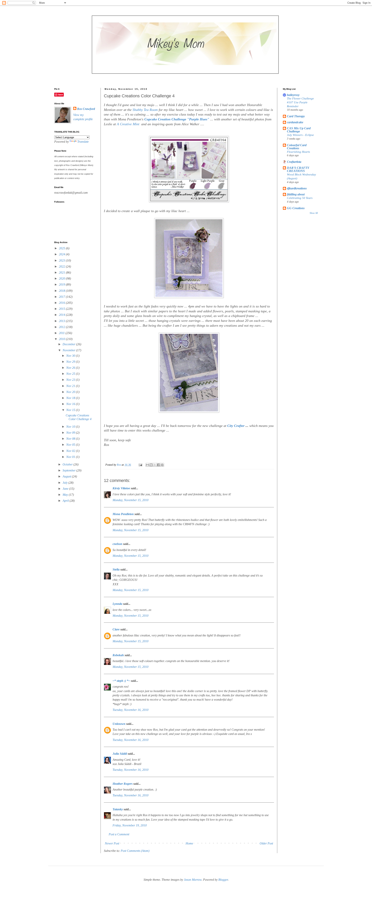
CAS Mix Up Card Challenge (299, 130)
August (67, 476)
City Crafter (236, 426)
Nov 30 (71, 355)
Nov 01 (71, 456)
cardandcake (295, 122)
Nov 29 (71, 361)
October (68, 464)
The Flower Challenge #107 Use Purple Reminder (300, 102)
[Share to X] (155, 465)
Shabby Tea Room (145, 110)
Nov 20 (71, 392)
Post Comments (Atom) (135, 850)
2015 (62, 308)
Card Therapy (296, 116)
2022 (62, 266)
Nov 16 (71, 404)
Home (189, 843)
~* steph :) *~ (121, 680)
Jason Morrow (193, 879)
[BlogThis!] (151, 465)
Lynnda (117, 603)
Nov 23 (71, 379)
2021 (62, 272)
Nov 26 (71, 367)
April (66, 500)
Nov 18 (71, 398)
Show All (314, 213)
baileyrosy (293, 95)
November (69, 350)
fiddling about (296, 194)
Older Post (266, 843)
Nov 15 (71, 410)
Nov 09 (71, 432)
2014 (62, 314)
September (69, 470)
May (66, 494)
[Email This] (147, 465)
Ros (119, 464)
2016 (62, 302)
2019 (62, 284)
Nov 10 (71, 426)
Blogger (223, 879)
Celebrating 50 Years (300, 197)
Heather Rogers (123, 783)
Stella (116, 569)
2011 (62, 333)
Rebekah (118, 655)
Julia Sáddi (120, 753)
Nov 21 (71, 386)
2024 (62, 254)
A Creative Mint (128, 124)
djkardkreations (297, 188)
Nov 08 (71, 438)
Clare (116, 629)
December (69, 344)
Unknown (119, 723)
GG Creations (296, 208)
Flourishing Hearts (298, 151)
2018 (62, 290)
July (65, 482)
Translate (83, 141)
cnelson (117, 544)
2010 (62, 339)
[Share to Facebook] (158, 465)
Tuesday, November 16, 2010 (130, 709)
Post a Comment (119, 834)
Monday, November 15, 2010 (130, 500)
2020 (62, 278)
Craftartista (294, 161)
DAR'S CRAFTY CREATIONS (298, 169)
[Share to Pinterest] (162, 465)
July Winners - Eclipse (300, 134)
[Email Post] (140, 464)
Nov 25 (71, 373)
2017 (62, 296)
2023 (62, 260)
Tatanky (118, 809)
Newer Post (112, 843)
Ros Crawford (86, 108)
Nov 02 (71, 450)
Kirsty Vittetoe (121, 488)
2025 (62, 248)
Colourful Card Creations (297, 146)
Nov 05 (71, 444)
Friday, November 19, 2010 (130, 825)
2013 (62, 321)
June (66, 488)
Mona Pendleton (123, 514)
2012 (62, 327)
